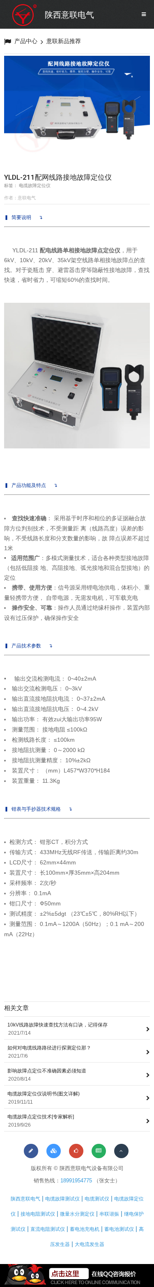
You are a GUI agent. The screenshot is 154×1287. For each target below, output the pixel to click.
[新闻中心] (99, 1151)
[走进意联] (31, 1151)
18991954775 (76, 1180)
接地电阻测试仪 (38, 1214)
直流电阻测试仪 (47, 1229)
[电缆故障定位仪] (77, 110)
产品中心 (25, 41)
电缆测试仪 (97, 1199)
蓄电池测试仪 (119, 1229)
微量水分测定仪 (77, 1214)
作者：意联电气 (20, 197)
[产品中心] (53, 1151)
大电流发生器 (89, 1244)
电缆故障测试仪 (62, 1199)
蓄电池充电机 (84, 1229)
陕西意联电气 (69, 15)
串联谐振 (109, 1214)
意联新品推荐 (63, 41)
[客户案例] (76, 1151)
